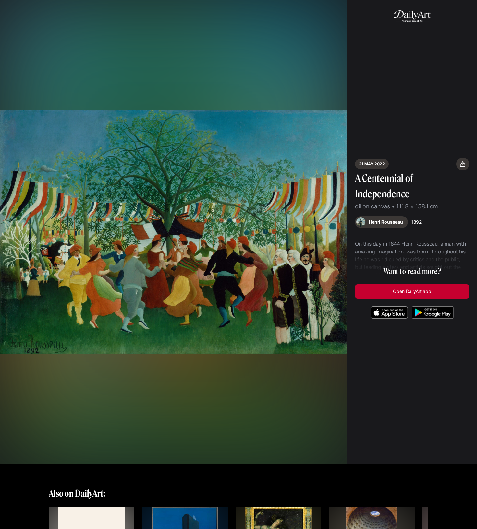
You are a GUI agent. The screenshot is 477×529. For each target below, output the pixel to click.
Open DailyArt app (412, 291)
